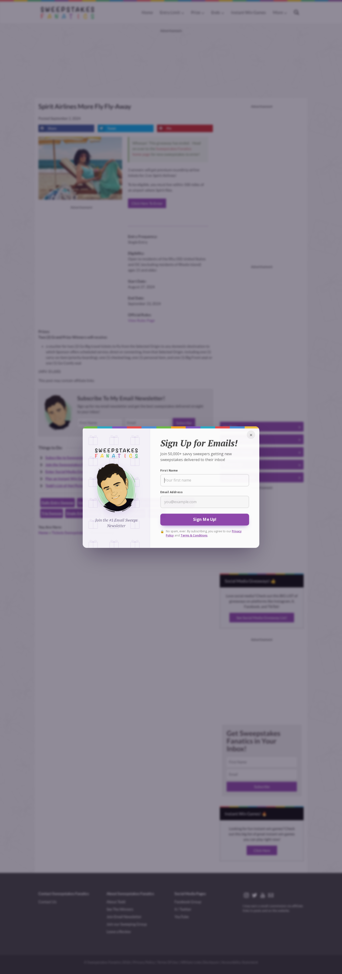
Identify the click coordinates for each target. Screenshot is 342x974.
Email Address (171, 492)
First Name (169, 470)
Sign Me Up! (205, 519)
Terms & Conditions (194, 535)
